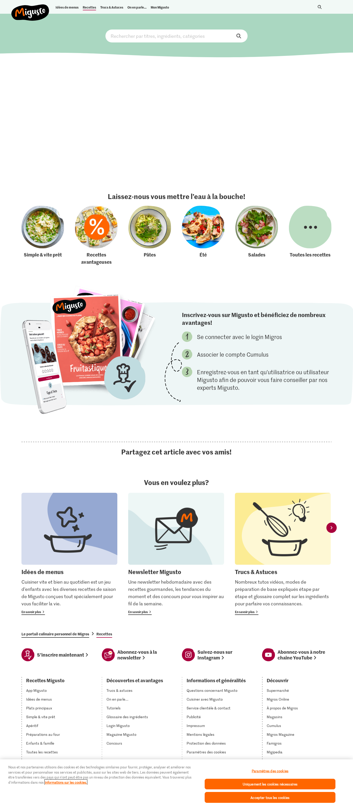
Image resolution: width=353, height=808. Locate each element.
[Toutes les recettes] (310, 236)
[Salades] (256, 236)
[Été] (203, 236)
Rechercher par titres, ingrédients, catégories (176, 36)
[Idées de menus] (69, 554)
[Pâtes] (149, 236)
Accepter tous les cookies (269, 797)
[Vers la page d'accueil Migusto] (30, 8)
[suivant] (331, 528)
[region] (176, 783)
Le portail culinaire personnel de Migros (55, 634)
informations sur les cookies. (66, 782)
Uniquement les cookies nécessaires (270, 784)
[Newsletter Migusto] (176, 554)
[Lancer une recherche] (319, 7)
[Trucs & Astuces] (283, 554)
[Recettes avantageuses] (96, 236)
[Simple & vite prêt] (42, 236)
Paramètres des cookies (206, 752)
